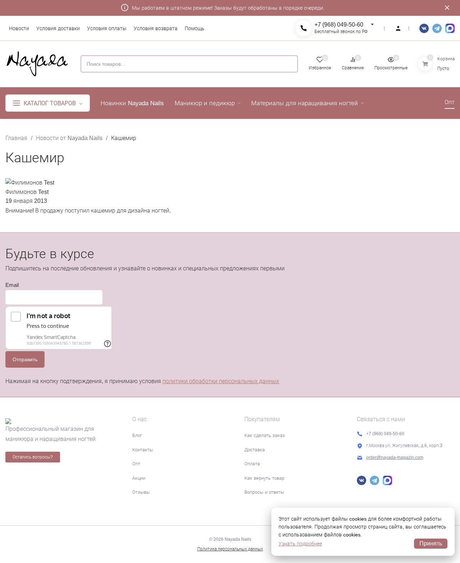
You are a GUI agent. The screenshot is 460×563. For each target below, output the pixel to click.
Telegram (437, 28)
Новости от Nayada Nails (69, 138)
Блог (137, 435)
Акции (138, 478)
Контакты (142, 449)
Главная (16, 138)
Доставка (254, 449)
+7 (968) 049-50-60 (338, 25)
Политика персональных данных (230, 549)
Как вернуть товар (264, 478)
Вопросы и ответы (264, 492)
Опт (136, 463)
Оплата (252, 463)
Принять (430, 543)
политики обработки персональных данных (220, 381)
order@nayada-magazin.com (394, 457)
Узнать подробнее (300, 543)
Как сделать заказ (264, 435)
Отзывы (141, 492)
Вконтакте (424, 28)
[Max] (450, 28)
